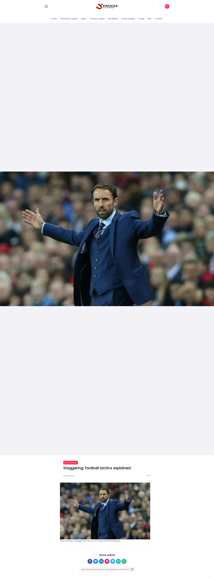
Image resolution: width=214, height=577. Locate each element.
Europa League (70, 463)
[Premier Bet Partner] (107, 6)
